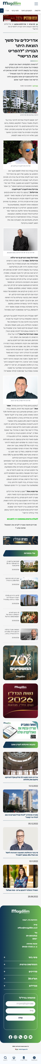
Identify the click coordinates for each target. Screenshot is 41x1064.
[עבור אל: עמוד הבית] (12, 3)
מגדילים (35, 86)
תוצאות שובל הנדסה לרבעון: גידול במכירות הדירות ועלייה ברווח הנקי (12, 632)
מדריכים (33, 972)
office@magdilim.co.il (27, 928)
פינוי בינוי (33, 957)
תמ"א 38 (32, 979)
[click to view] (20, 18)
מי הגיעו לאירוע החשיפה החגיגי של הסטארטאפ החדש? (12, 614)
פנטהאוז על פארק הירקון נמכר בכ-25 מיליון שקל (12, 563)
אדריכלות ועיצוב (20, 24)
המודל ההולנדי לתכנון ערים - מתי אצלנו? (22, 890)
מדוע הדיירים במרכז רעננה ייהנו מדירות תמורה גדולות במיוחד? (11, 597)
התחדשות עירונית (28, 964)
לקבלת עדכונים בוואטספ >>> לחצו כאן (22, 519)
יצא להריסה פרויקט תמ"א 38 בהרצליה (12, 579)
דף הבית (32, 24)
